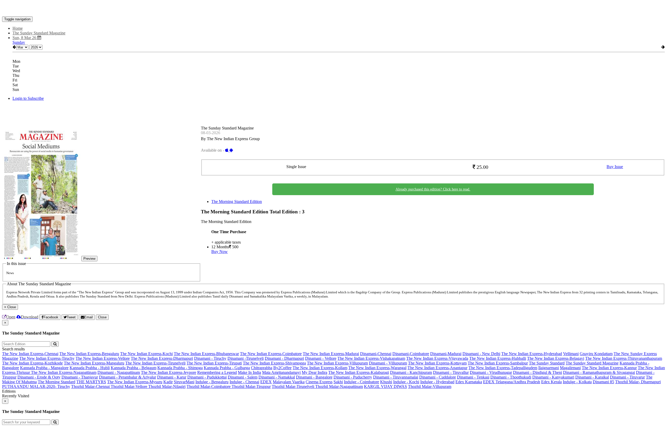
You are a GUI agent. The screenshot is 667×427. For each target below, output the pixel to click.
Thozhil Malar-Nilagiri (167, 386)
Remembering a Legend (217, 372)
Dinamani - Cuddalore (437, 377)
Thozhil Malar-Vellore (129, 386)
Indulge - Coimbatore (361, 382)
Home (18, 28)
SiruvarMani (184, 382)
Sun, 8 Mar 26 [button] (25, 37)
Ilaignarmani (548, 368)
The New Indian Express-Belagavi (555, 358)
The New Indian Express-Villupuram (337, 363)
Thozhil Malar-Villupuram (429, 386)
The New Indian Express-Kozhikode (32, 363)
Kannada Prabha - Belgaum (133, 368)
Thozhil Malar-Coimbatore (209, 386)
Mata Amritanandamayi (281, 372)
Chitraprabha (261, 368)
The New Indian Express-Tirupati (214, 363)
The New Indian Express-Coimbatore (271, 353)
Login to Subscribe (28, 98)
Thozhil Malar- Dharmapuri (638, 382)
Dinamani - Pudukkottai (207, 377)
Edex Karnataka (468, 382)
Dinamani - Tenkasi (473, 377)
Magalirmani (570, 368)
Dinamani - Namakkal (276, 377)
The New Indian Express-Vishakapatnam (371, 358)
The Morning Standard (56, 382)
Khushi (386, 382)
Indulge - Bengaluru (211, 382)
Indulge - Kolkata (577, 382)
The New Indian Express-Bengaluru (89, 353)
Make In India (249, 372)
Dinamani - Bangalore (314, 377)
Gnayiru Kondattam (596, 353)
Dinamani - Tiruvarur (627, 377)
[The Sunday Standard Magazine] (333, 8)
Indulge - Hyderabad (437, 382)
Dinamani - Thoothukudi (510, 377)
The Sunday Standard (547, 363)
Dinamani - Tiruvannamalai (395, 377)
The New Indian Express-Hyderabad (531, 353)
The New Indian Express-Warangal (377, 368)
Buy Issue (615, 166)
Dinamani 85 (603, 382)
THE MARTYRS (91, 382)
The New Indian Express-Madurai (331, 353)
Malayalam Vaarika (289, 382)
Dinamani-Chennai (375, 353)
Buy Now (219, 251)
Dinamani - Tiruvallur (451, 372)
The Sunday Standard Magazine (592, 363)
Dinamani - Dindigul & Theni (537, 372)
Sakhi (338, 382)
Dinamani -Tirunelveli (245, 358)
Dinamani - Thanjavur (79, 377)
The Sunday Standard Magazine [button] (39, 33)
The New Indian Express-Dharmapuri (162, 358)
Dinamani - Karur (171, 377)
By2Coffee (282, 368)
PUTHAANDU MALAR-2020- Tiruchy (36, 386)
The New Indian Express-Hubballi (497, 358)
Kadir (168, 382)
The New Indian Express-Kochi (146, 353)
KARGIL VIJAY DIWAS (385, 386)
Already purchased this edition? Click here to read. (433, 189)
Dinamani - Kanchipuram (411, 372)
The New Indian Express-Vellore (103, 358)
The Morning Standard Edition (236, 201)
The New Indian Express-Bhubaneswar (206, 353)
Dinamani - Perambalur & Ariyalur (127, 377)
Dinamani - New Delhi (481, 353)
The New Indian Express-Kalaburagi (358, 372)
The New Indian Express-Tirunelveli (155, 363)
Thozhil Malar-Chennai (91, 386)
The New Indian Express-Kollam (320, 368)
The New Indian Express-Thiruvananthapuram (623, 358)
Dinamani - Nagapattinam (118, 372)
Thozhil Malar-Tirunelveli (293, 386)
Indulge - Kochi (406, 382)
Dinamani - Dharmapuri (284, 358)
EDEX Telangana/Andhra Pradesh (511, 382)
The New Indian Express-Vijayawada (437, 358)
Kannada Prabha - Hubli (90, 368)
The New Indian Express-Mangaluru (94, 363)
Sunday (19, 42)
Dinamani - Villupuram (388, 363)
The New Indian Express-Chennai (30, 353)
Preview (89, 259)
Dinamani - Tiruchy (210, 358)
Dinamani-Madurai (445, 353)
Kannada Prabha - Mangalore (44, 368)
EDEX (266, 382)
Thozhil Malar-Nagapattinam (339, 386)
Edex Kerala (551, 382)
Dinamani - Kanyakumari (553, 377)
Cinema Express (319, 382)
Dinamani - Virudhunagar (491, 372)
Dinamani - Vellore (320, 358)
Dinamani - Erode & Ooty (38, 377)
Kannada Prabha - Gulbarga (227, 368)
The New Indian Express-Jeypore (168, 372)
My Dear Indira (314, 372)
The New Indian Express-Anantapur (437, 368)
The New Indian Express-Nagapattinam (63, 372)
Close (102, 317)
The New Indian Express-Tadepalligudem (502, 368)
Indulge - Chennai (244, 382)
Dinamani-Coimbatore (410, 353)
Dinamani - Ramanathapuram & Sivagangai (599, 372)
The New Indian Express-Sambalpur (498, 363)
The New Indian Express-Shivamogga (274, 363)
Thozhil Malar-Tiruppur (251, 386)
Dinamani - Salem (242, 377)
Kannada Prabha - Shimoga (180, 368)
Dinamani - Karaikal (592, 377)
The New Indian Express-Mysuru (134, 382)
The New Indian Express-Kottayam (437, 363)
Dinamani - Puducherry (353, 377)
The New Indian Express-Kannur (609, 368)
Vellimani (571, 353)
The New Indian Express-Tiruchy (47, 358)
